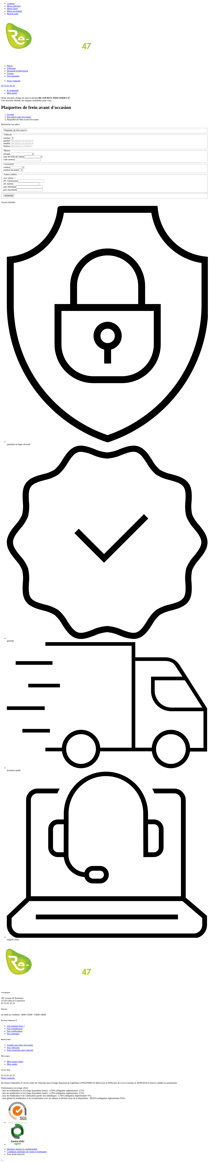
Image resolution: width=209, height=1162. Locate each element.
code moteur (9, 159)
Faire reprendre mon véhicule (20, 1050)
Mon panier (12, 93)
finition (6, 146)
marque (6, 138)
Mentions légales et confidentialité (22, 1149)
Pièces (10, 66)
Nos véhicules (13, 1047)
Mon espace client (15, 1061)
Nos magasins (13, 76)
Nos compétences (15, 1028)
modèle (6, 143)
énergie (6, 154)
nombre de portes (11, 170)
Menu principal (13, 6)
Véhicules (11, 68)
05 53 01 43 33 (8, 85)
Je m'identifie (13, 90)
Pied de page (12, 14)
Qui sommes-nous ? (16, 1026)
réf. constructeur (10, 181)
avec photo (8, 178)
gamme (6, 140)
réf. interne (8, 184)
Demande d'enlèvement (17, 71)
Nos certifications (14, 1031)
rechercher (9, 196)
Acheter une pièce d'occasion (20, 1045)
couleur (6, 167)
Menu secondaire (14, 11)
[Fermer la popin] (2, 1160)
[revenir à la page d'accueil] (49, 61)
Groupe (10, 73)
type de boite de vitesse (13, 156)
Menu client (12, 8)
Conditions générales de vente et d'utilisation (27, 1151)
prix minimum (9, 187)
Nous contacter (13, 81)
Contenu (11, 3)
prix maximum (9, 190)
